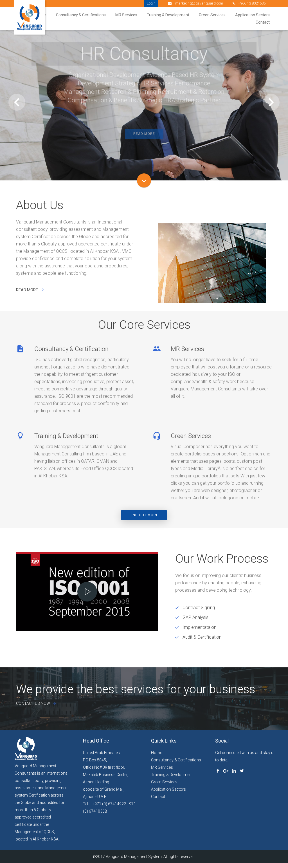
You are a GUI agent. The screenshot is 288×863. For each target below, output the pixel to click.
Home (156, 752)
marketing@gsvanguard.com (198, 3)
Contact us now (33, 703)
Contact (263, 22)
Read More (144, 132)
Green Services (212, 15)
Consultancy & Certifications (81, 15)
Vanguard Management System (134, 856)
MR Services (126, 15)
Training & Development (168, 15)
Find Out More (144, 515)
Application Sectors (252, 15)
